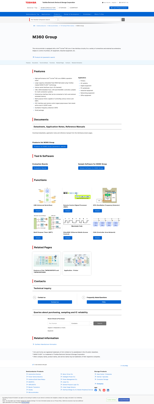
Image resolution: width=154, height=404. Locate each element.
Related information (77, 62)
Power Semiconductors (35, 377)
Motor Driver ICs (68, 374)
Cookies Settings (111, 399)
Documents (35, 62)
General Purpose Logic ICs (71, 384)
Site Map (125, 365)
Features (28, 62)
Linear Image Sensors (69, 387)
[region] (77, 399)
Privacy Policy (25, 402)
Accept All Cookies (124, 399)
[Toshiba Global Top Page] (34, 2)
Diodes (30, 390)
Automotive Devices (34, 374)
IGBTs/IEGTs (32, 384)
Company (100, 384)
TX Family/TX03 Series (67, 25)
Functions (52, 62)
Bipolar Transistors (34, 387)
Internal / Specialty (102, 377)
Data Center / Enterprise (104, 374)
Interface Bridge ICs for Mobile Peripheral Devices (78, 390)
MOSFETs (31, 382)
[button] (109, 2)
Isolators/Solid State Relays (36, 379)
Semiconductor (41, 25)
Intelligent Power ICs (69, 377)
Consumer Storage (102, 379)
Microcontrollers (53, 25)
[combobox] (89, 19)
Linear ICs (66, 382)
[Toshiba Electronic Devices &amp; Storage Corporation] (59, 2)
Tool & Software (44, 62)
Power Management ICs (70, 379)
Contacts (68, 62)
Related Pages (60, 62)
